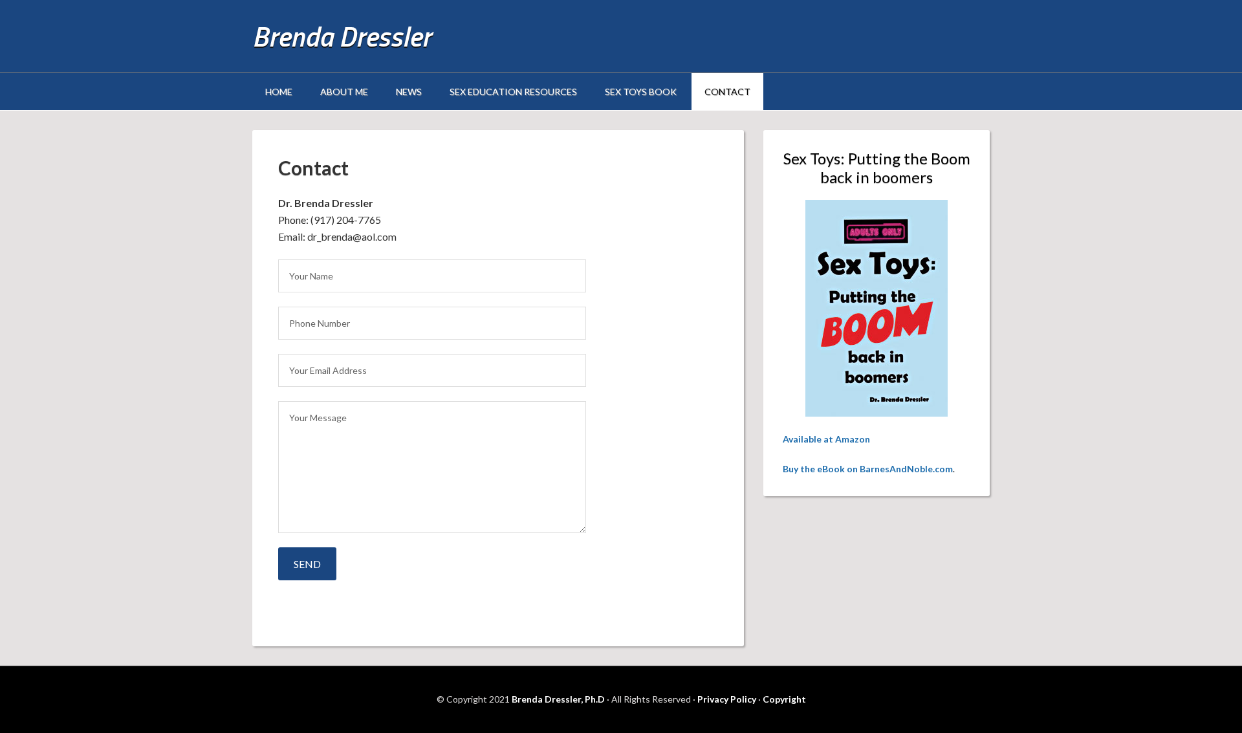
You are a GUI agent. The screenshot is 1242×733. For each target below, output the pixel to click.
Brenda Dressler (341, 36)
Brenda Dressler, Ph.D (558, 699)
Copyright (784, 699)
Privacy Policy (726, 699)
